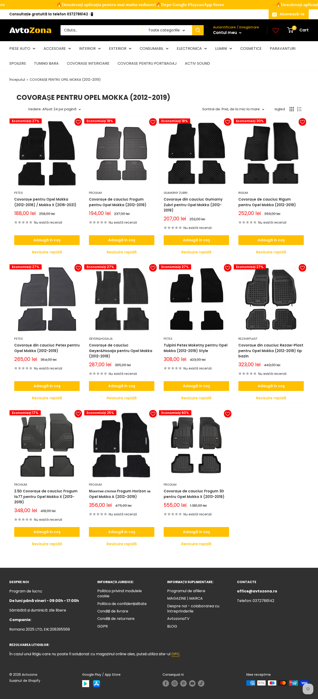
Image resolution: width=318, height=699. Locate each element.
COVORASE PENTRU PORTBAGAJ (147, 63)
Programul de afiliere (186, 591)
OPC (175, 654)
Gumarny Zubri (175, 193)
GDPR (102, 626)
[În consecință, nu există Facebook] (165, 683)
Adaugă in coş (47, 240)
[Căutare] (198, 30)
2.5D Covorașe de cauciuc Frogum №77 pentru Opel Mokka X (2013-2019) (46, 496)
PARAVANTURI (282, 48)
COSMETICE (251, 48)
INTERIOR (87, 48)
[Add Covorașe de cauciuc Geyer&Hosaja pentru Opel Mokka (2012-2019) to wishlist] (153, 268)
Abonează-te (292, 14)
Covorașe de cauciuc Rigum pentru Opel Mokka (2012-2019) (267, 202)
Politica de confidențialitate (122, 603)
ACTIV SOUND (197, 63)
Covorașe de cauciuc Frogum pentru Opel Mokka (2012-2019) (117, 202)
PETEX (18, 193)
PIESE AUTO (19, 48)
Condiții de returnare (116, 618)
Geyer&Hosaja (101, 338)
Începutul (17, 79)
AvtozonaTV (178, 618)
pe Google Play (159, 4)
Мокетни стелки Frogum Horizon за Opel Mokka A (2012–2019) (119, 494)
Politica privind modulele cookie (119, 593)
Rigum (243, 193)
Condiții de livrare (112, 611)
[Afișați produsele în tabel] (292, 109)
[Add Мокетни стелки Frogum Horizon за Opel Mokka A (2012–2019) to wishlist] (153, 413)
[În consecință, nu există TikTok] (201, 683)
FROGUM (95, 193)
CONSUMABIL (151, 48)
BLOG (172, 626)
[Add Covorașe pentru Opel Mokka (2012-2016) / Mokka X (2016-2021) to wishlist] (78, 122)
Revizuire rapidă (47, 252)
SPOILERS (17, 63)
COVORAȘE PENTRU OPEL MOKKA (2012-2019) (65, 79)
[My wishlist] (275, 30)
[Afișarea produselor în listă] (299, 109)
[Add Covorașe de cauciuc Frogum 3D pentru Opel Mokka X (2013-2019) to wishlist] (227, 413)
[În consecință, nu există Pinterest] (183, 683)
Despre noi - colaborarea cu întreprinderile (193, 608)
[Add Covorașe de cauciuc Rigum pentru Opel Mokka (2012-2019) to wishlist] (302, 122)
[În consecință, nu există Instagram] (174, 683)
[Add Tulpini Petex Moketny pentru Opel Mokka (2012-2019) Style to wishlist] (227, 268)
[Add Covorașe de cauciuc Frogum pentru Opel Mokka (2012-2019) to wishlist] (153, 122)
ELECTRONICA (189, 48)
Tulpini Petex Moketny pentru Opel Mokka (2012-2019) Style (195, 348)
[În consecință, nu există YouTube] (192, 683)
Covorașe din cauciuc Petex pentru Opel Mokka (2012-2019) (47, 348)
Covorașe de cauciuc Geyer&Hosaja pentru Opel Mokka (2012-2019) (120, 351)
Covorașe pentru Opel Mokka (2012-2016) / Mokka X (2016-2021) (45, 202)
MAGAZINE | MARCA (185, 598)
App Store (191, 4)
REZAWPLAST (247, 338)
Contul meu (225, 32)
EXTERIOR (117, 48)
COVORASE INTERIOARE (88, 63)
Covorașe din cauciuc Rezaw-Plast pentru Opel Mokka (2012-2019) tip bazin (270, 351)
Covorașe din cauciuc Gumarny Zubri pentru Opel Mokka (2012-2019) (193, 205)
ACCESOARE (55, 48)
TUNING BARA (46, 63)
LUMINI (221, 48)
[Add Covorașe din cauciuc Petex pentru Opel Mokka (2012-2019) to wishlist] (78, 268)
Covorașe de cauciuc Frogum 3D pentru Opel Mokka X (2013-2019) (194, 494)
